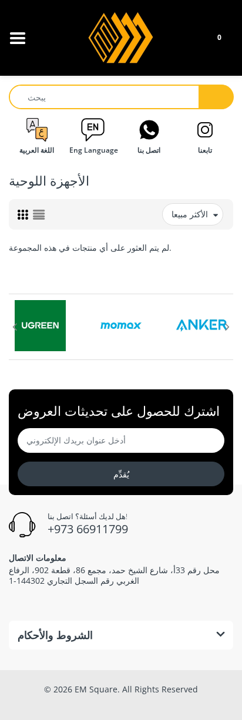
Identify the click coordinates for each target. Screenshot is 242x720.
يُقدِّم (121, 474)
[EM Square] (121, 36)
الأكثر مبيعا (190, 214)
